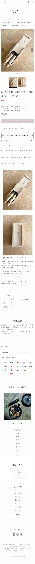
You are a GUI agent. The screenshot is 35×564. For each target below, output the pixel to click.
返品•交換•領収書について (17, 546)
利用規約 (16, 550)
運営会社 (8, 550)
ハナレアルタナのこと (9, 544)
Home (3, 23)
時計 (17, 437)
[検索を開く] (5, 2)
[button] (13, 82)
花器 (17, 443)
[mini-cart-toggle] (32, 2)
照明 (17, 440)
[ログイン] (28, 2)
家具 (17, 433)
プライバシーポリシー (25, 548)
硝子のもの (17, 507)
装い (17, 447)
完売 (17, 120)
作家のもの (17, 493)
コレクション (11, 23)
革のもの (18, 500)
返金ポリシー (25, 550)
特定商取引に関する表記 (10, 548)
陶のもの (18, 510)
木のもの (18, 497)
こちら (20, 283)
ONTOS (3, 100)
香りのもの (21, 23)
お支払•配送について (25, 544)
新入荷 (17, 430)
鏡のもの (18, 503)
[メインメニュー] (2, 2)
